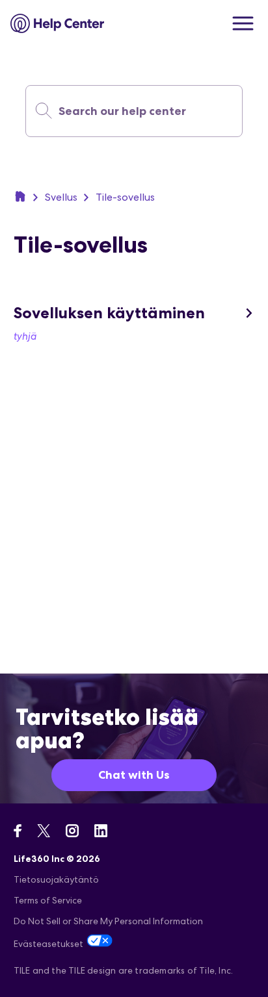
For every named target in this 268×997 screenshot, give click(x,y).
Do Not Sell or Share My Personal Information (108, 921)
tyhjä (25, 336)
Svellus (61, 197)
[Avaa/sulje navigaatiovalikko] (243, 23)
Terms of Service (48, 900)
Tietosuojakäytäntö (56, 879)
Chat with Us (134, 775)
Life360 (20, 196)
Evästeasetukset (48, 944)
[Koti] (57, 23)
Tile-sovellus (125, 197)
